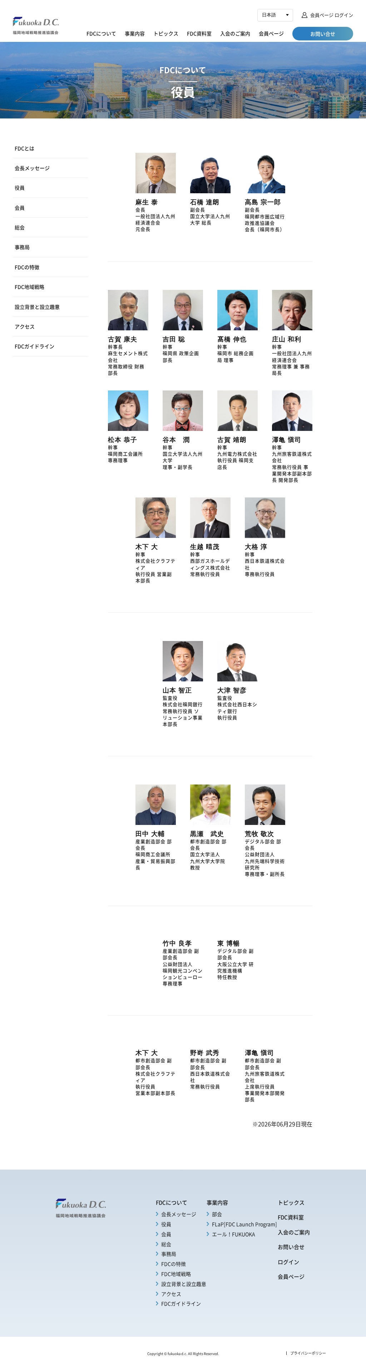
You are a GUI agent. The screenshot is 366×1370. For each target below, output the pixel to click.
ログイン (288, 1262)
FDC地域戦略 (29, 286)
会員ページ (271, 33)
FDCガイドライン (34, 346)
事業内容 (135, 33)
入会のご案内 (235, 33)
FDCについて (101, 33)
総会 (20, 227)
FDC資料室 (199, 33)
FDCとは (24, 148)
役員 (20, 187)
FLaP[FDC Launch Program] (244, 1224)
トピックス (165, 33)
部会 (217, 1214)
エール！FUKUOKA (233, 1234)
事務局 (22, 247)
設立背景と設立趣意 (37, 306)
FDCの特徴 (27, 267)
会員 (20, 207)
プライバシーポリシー (308, 1353)
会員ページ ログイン (331, 14)
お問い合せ (291, 1247)
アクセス (25, 326)
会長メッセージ (32, 167)
